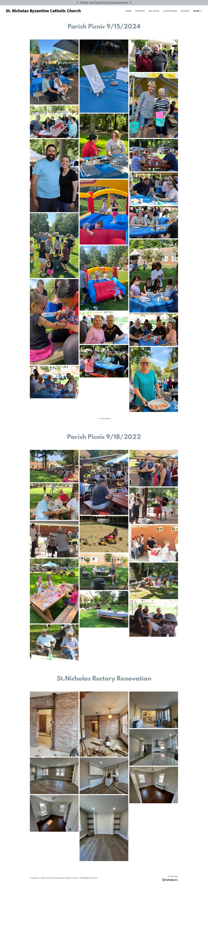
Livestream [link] (170, 11)
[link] (54, 11)
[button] (197, 11)
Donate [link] (185, 11)
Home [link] (128, 11)
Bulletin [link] (154, 11)
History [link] (140, 11)
